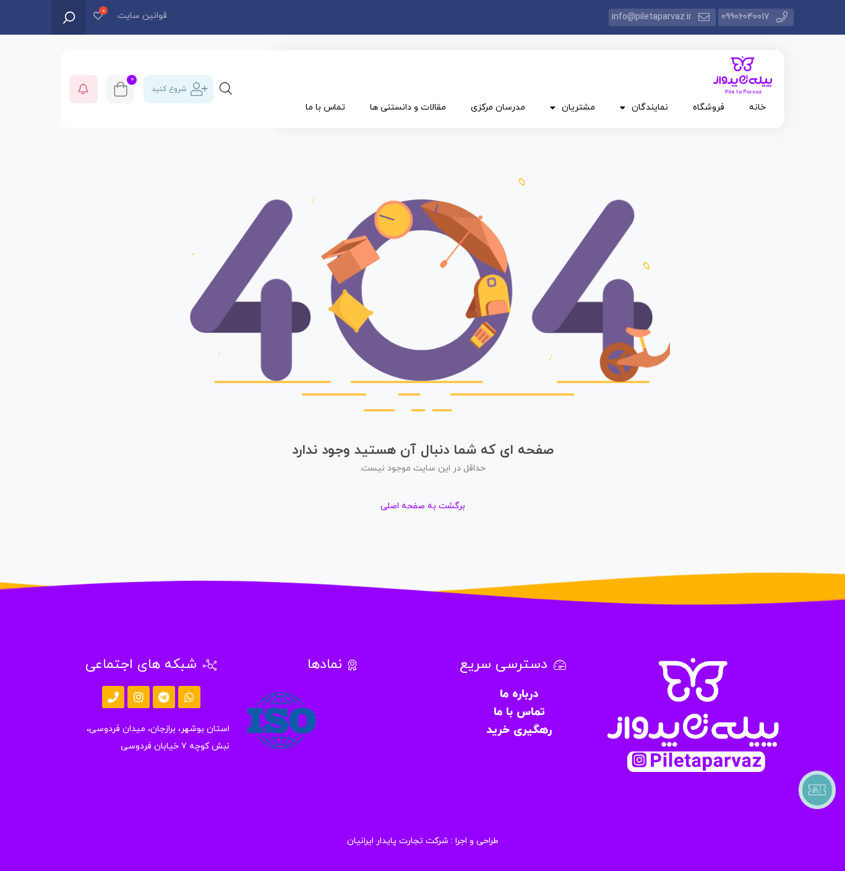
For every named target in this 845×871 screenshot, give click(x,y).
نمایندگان (650, 107)
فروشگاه (708, 107)
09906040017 (745, 17)
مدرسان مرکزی (498, 107)
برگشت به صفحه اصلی (422, 506)
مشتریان (578, 107)
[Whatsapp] (189, 697)
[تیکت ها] (817, 790)
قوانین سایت (142, 16)
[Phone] (113, 697)
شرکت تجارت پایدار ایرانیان (397, 841)
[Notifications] (83, 89)
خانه (757, 107)
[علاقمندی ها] (98, 17)
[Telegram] (164, 697)
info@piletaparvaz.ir (652, 17)
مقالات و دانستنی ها (408, 107)
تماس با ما (325, 107)
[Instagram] (138, 697)
